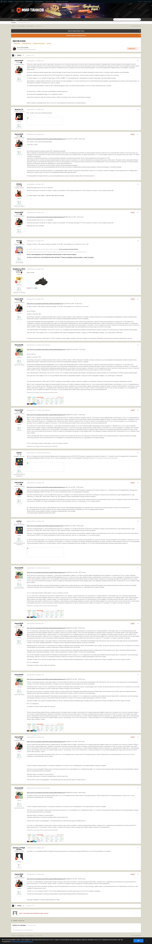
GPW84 (19, 184)
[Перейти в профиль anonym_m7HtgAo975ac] (19, 856)
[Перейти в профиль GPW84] (19, 193)
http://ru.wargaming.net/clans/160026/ (68, 249)
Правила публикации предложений (76, 35)
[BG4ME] (18, 272)
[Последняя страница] (23, 55)
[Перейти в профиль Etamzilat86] (19, 352)
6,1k (20, 288)
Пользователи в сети (24, 22)
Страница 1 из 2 (30, 55)
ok (138, 940)
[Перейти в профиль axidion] (19, 461)
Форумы (13, 22)
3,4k (20, 124)
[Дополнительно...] (138, 61)
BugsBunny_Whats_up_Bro (19, 270)
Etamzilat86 (19, 345)
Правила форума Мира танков (76, 31)
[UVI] (18, 454)
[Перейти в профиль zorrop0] (19, 249)
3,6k (20, 78)
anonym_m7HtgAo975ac (19, 848)
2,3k (20, 360)
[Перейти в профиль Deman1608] (14, 48)
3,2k (20, 258)
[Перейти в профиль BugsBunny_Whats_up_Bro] (19, 279)
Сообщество (16, 19)
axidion (19, 453)
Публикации (25, 19)
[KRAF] (18, 186)
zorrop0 (19, 240)
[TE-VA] (18, 62)
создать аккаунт (147, 1)
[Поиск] (139, 19)
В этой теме (132, 19)
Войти (139, 1)
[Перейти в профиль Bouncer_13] (19, 116)
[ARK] (18, 242)
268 (20, 201)
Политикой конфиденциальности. (22, 941)
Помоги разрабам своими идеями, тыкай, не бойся (77, 257)
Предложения (32, 49)
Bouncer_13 (19, 109)
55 (20, 864)
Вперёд (19, 55)
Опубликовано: (35, 60)
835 (20, 470)
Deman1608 (24, 47)
